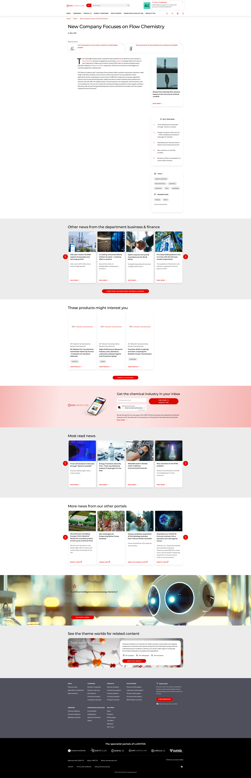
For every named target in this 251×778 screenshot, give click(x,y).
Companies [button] (77, 13)
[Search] (128, 5)
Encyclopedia (91, 711)
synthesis (118, 61)
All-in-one (110, 727)
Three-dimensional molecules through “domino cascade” (167, 126)
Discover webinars (74, 711)
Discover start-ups (93, 690)
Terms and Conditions (84, 767)
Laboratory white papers (135, 690)
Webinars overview (74, 717)
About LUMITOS (92, 760)
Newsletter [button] (150, 13)
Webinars (110, 724)
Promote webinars (74, 714)
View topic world (134, 661)
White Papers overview (134, 700)
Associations (91, 693)
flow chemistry (87, 61)
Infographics (91, 714)
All (88, 5)
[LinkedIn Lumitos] (181, 767)
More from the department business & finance (125, 291)
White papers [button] (116, 13)
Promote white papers (134, 696)
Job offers (110, 720)
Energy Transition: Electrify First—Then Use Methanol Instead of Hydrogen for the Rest (168, 134)
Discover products (113, 687)
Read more (121, 420)
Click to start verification (133, 408)
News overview (73, 693)
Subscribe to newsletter (163, 401)
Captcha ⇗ (142, 410)
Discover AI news (82, 617)
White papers (111, 717)
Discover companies (94, 687)
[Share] (172, 13)
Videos (89, 720)
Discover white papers (134, 687)
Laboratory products (114, 690)
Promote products (113, 696)
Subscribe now (164, 699)
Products (110, 714)
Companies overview (94, 700)
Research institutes (94, 717)
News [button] (69, 13)
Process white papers (134, 693)
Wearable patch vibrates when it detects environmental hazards (168, 144)
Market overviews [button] (101, 13)
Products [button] (88, 13)
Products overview (113, 700)
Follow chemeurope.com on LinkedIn (168, 704)
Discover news (72, 687)
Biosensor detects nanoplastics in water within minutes (169, 159)
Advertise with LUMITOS (76, 760)
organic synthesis (98, 65)
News (109, 711)
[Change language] (177, 13)
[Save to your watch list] (167, 13)
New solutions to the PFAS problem (166, 151)
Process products (113, 693)
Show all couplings (125, 378)
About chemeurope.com (109, 760)
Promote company (93, 696)
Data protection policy (102, 767)
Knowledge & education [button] (133, 13)
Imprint (70, 767)
